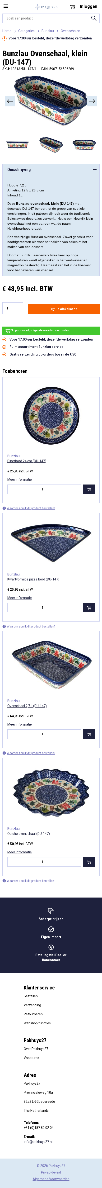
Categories (26, 31)
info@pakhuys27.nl (38, 1142)
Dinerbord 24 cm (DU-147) (26, 461)
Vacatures (31, 1058)
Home (6, 31)
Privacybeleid (51, 1172)
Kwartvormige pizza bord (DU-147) (33, 579)
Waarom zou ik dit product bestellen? (31, 508)
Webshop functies (37, 1023)
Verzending (32, 1005)
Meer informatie (19, 479)
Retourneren (33, 1014)
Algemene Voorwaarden (51, 1179)
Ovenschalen (70, 31)
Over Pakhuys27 (36, 1049)
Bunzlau (48, 31)
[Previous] (10, 101)
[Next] (92, 101)
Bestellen (31, 996)
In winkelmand (66, 309)
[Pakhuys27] (47, 7)
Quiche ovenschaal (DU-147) (28, 834)
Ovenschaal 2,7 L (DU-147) (27, 706)
